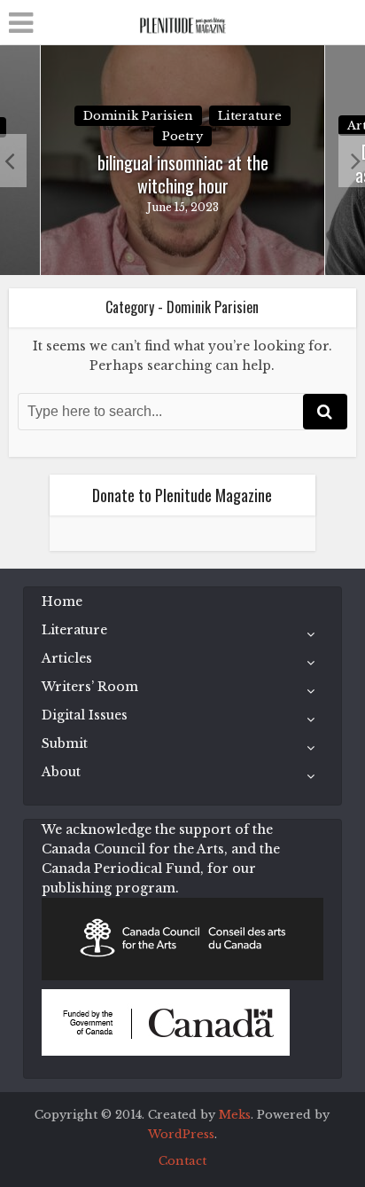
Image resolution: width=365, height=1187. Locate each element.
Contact (182, 1160)
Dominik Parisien (138, 115)
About (61, 772)
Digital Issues (85, 715)
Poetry (182, 136)
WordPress (181, 1134)
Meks (235, 1114)
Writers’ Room (90, 687)
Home (62, 601)
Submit (65, 743)
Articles (67, 658)
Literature (250, 115)
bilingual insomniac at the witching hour (182, 174)
